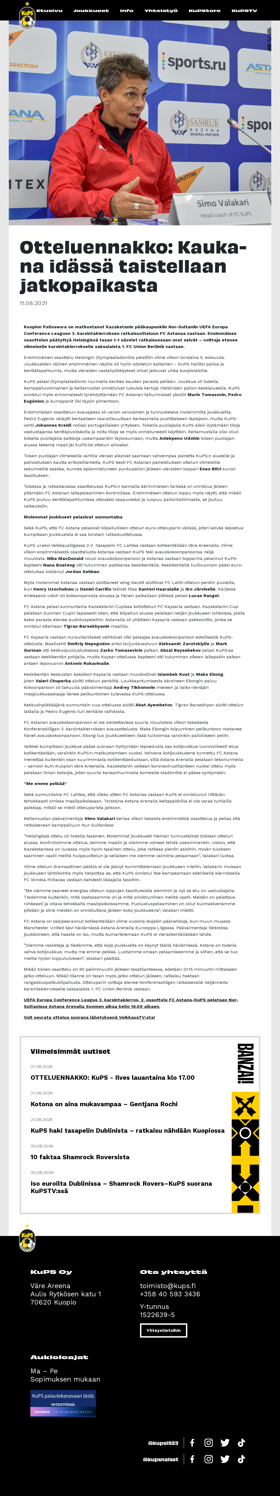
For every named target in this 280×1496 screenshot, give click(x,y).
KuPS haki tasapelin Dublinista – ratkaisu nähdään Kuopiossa (128, 1130)
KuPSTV (244, 10)
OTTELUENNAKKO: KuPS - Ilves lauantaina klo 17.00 (113, 1077)
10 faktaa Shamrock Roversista (80, 1157)
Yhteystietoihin (164, 1330)
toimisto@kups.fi (168, 1286)
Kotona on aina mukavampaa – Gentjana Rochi (104, 1104)
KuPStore (205, 10)
